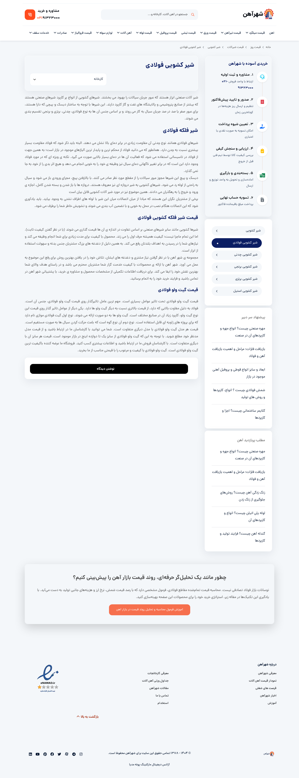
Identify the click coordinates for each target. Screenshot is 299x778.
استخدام (163, 703)
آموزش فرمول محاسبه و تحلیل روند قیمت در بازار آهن (149, 609)
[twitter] (59, 755)
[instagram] (80, 755)
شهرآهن (253, 14)
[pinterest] (44, 755)
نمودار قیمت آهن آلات (262, 681)
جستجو (193, 14)
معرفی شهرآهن (267, 673)
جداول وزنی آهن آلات (155, 681)
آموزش (272, 703)
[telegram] (73, 755)
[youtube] (37, 755)
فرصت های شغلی (265, 688)
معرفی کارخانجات (158, 673)
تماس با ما (162, 696)
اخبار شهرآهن (268, 696)
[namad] (48, 678)
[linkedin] (30, 755)
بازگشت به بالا (89, 717)
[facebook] (51, 755)
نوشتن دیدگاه (105, 369)
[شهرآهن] (268, 14)
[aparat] (66, 755)
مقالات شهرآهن (159, 688)
